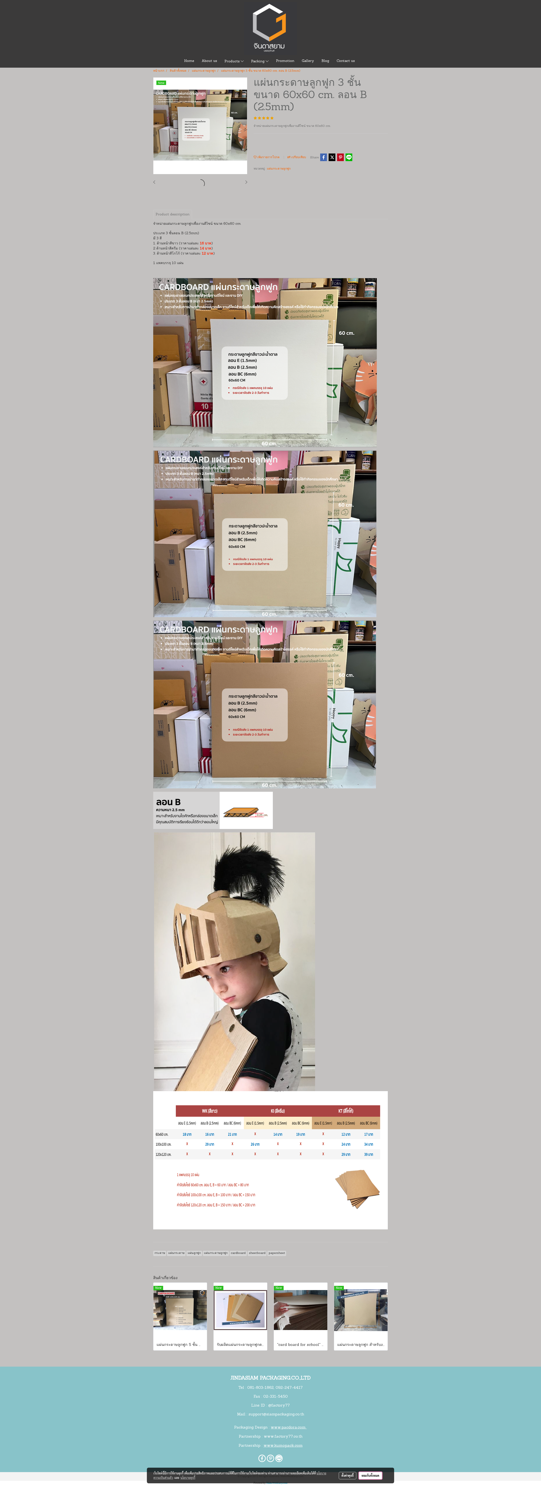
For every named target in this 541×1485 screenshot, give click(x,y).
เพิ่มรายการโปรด (268, 157)
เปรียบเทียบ (298, 157)
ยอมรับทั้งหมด (370, 1475)
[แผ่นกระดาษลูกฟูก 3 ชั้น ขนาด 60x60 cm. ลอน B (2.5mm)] (200, 126)
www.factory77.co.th (283, 1437)
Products (232, 61)
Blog (325, 61)
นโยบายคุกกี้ (187, 1478)
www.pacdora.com (289, 1428)
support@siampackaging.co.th (276, 1415)
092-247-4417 (289, 1388)
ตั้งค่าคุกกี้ (348, 1475)
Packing (258, 61)
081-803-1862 (260, 1388)
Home (189, 61)
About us (209, 61)
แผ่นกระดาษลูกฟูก (279, 168)
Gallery (308, 61)
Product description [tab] (173, 214)
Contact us (346, 61)
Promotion (285, 61)
